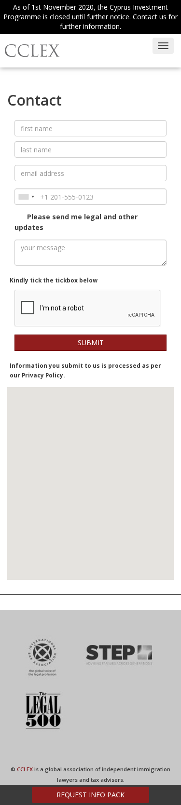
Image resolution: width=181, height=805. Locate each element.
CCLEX (25, 769)
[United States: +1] (26, 196)
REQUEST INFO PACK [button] (90, 794)
